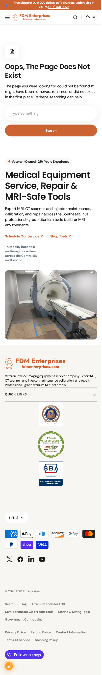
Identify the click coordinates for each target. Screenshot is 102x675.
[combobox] (49, 113)
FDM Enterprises (28, 588)
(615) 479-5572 (58, 7)
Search (49, 130)
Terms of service (17, 637)
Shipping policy (46, 637)
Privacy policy (15, 629)
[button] (7, 17)
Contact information (71, 629)
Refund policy (41, 629)
